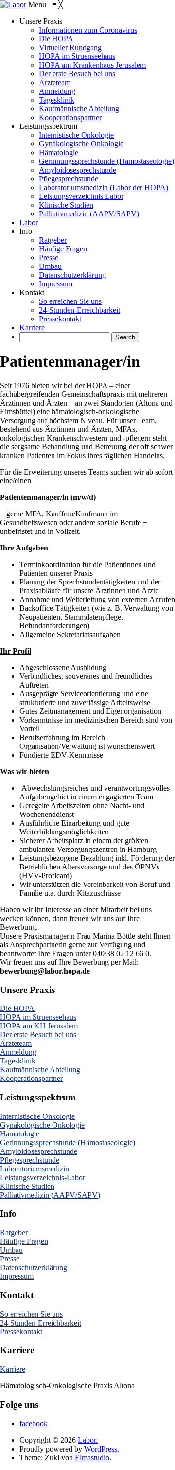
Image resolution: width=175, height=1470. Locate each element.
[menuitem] (40, 21)
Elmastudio (92, 1457)
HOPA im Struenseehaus (38, 1017)
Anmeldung (18, 1052)
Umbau (11, 1250)
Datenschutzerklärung (33, 1267)
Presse (9, 1259)
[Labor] (14, 4)
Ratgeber (14, 1232)
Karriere (12, 1369)
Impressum (17, 1276)
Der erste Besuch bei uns (38, 1034)
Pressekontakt (21, 1332)
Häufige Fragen (24, 1241)
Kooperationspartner (31, 1078)
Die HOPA (17, 1008)
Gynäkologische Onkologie (42, 1125)
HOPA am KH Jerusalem (39, 1026)
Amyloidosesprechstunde (38, 1151)
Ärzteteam (16, 1043)
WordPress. (101, 1449)
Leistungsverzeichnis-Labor (42, 1177)
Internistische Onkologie (37, 1116)
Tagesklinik (17, 1061)
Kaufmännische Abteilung (40, 1069)
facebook (33, 1423)
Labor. (88, 1440)
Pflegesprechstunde (29, 1160)
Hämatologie (19, 1134)
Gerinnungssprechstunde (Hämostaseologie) (67, 1142)
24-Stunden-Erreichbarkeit (40, 1323)
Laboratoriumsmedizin (34, 1169)
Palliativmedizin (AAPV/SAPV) (50, 1195)
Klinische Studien (27, 1186)
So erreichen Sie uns (31, 1314)
